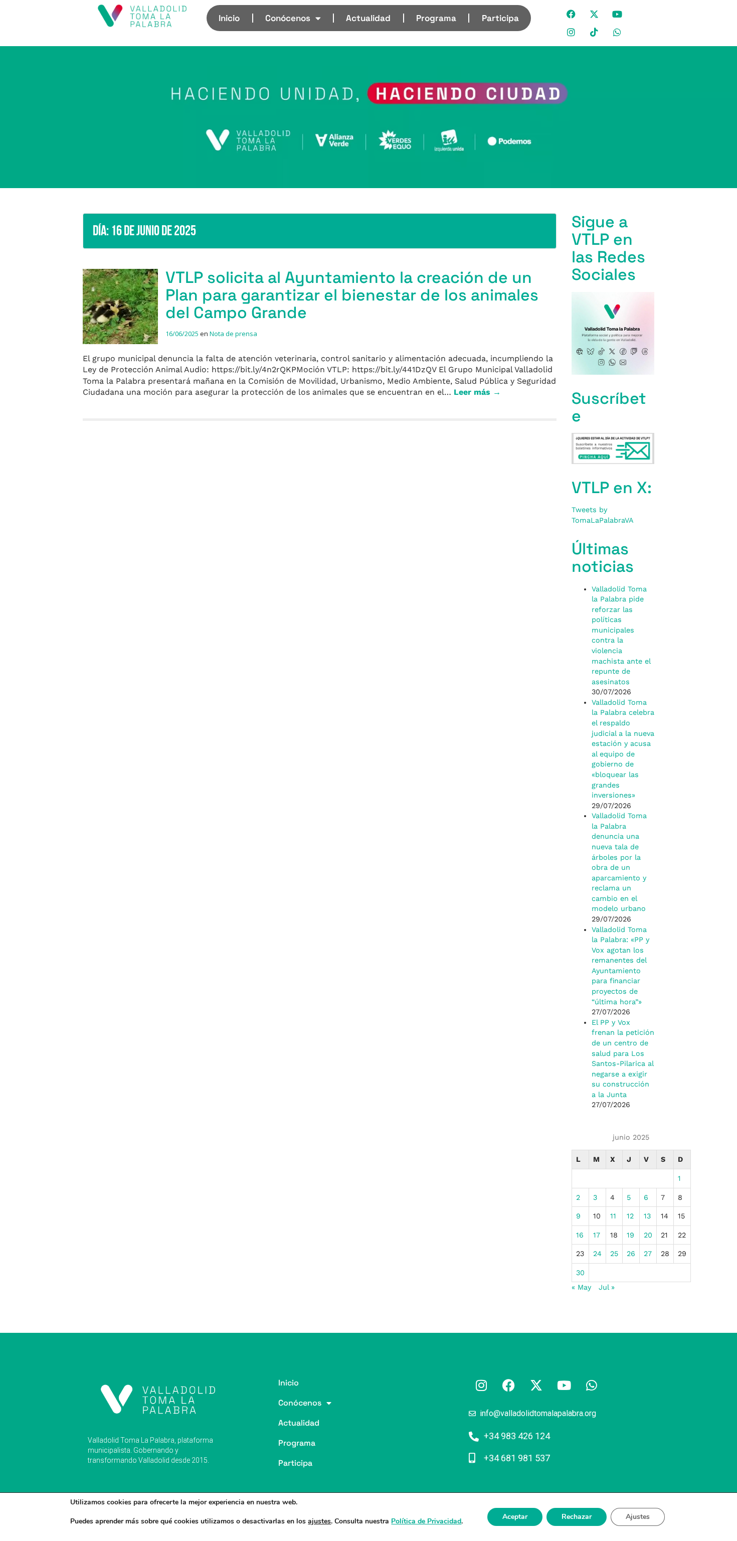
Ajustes (638, 1516)
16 (580, 1235)
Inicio (229, 18)
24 (597, 1254)
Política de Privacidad (426, 1521)
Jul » (607, 1287)
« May (581, 1287)
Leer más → (477, 392)
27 (648, 1254)
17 (596, 1235)
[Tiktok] (595, 32)
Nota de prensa (233, 333)
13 (647, 1216)
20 (648, 1235)
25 (614, 1254)
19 (630, 1235)
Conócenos (287, 18)
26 (631, 1254)
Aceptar (514, 1516)
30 (580, 1273)
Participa (500, 18)
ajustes (319, 1521)
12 (630, 1216)
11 (613, 1216)
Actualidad (368, 18)
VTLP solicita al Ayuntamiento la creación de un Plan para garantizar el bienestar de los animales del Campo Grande (351, 295)
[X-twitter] (595, 14)
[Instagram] (572, 32)
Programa (436, 18)
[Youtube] (618, 14)
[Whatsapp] (618, 32)
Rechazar (577, 1516)
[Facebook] (572, 14)
